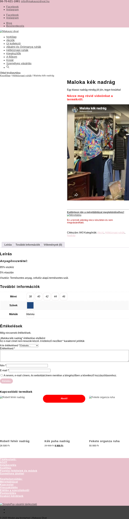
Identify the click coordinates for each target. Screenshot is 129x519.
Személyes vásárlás (18, 63)
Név (3, 365)
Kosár (10, 60)
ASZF (3, 462)
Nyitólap (11, 37)
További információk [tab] (28, 244)
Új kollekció (13, 43)
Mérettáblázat (9, 481)
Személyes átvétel (12, 473)
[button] (7, 67)
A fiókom (11, 56)
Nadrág (71, 235)
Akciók (10, 40)
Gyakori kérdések (11, 496)
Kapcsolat (7, 484)
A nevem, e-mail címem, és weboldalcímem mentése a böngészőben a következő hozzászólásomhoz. (60, 375)
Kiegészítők (13, 53)
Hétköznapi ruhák (17, 50)
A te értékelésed (10, 345)
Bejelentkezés (15, 26)
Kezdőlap (5, 75)
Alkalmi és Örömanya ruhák (23, 46)
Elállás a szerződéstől (14, 490)
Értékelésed (7, 348)
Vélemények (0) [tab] (53, 244)
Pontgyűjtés (8, 493)
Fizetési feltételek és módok (18, 470)
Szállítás (5, 468)
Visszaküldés (9, 487)
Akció (100, 232)
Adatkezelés (8, 465)
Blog (9, 23)
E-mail (4, 370)
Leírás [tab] (8, 244)
